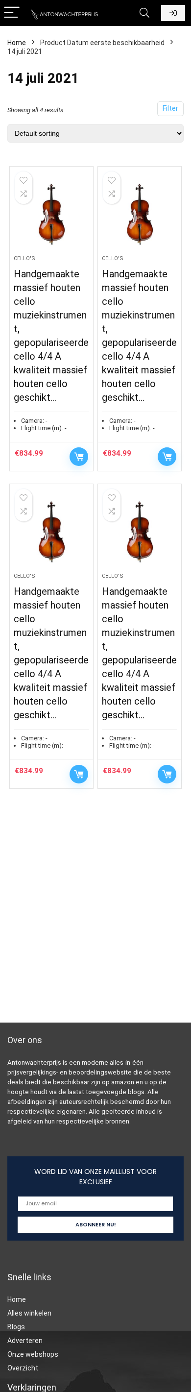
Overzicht (22, 1368)
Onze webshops (32, 1354)
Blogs (16, 1327)
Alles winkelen (29, 1313)
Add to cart (79, 456)
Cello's (24, 258)
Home (16, 43)
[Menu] (12, 13)
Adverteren (25, 1340)
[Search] (144, 13)
